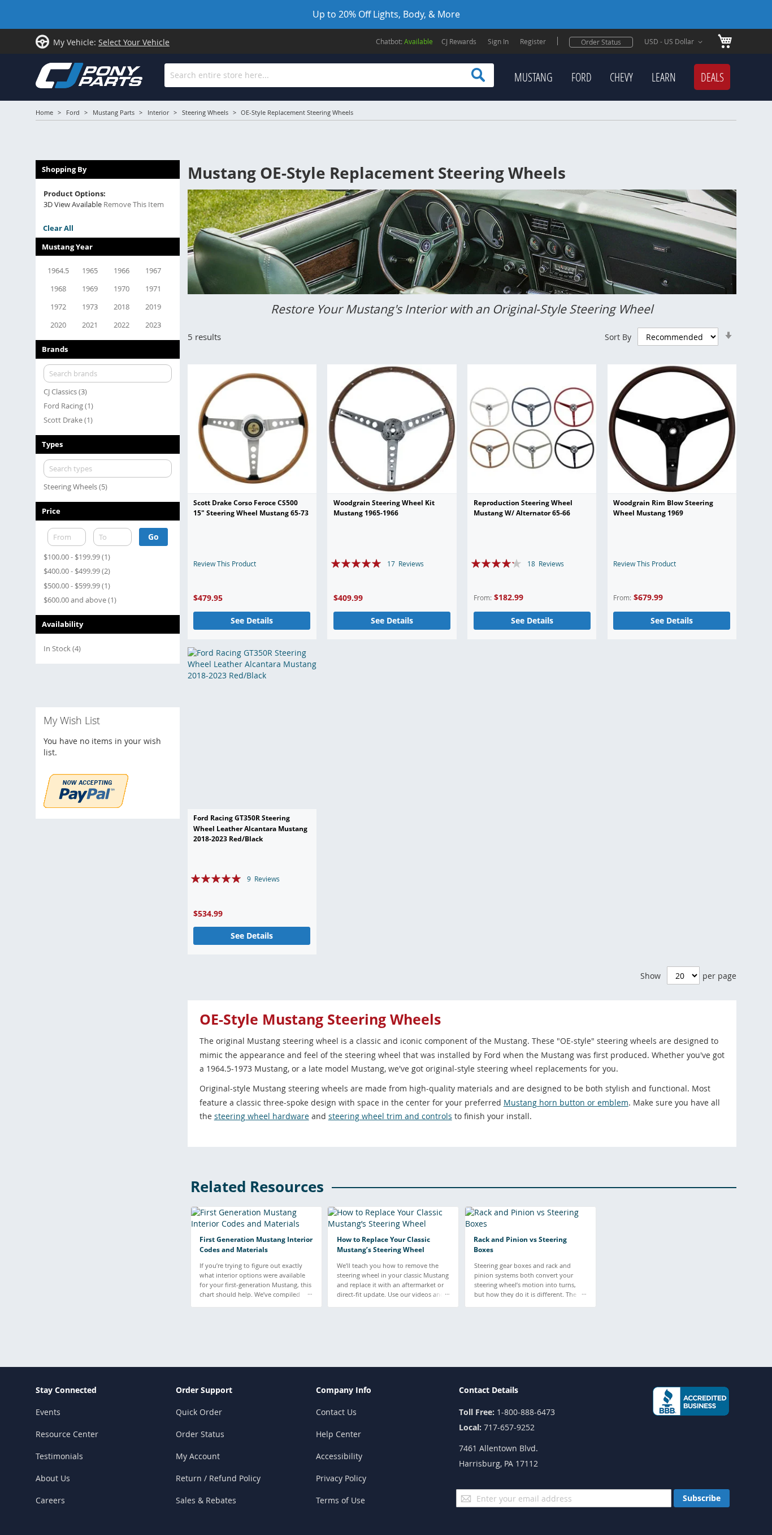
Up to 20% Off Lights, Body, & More (386, 14)
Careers (50, 1500)
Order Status (601, 41)
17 (405, 563)
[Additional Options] (86, 804)
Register (533, 41)
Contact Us (336, 1412)
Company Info (343, 1389)
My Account (198, 1456)
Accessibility (339, 1456)
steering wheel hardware (261, 1116)
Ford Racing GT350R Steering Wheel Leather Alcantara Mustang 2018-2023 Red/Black (250, 828)
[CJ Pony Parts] (64, 74)
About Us (53, 1478)
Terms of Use (340, 1500)
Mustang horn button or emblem (566, 1102)
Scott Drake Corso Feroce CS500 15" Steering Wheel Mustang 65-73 (251, 508)
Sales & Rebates (206, 1500)
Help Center (338, 1434)
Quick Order (199, 1412)
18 (545, 563)
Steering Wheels (205, 112)
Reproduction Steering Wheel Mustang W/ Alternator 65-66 (523, 508)
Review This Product (224, 563)
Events (48, 1412)
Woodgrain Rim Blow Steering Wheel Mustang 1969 (663, 508)
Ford (73, 112)
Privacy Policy (341, 1478)
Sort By (618, 337)
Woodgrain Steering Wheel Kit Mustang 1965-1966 (384, 508)
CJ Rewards (458, 41)
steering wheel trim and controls (390, 1116)
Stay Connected (66, 1389)
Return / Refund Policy (218, 1478)
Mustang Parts (114, 112)
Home (44, 112)
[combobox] (329, 75)
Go (153, 536)
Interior (158, 112)
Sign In (498, 41)
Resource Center (67, 1434)
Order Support (204, 1389)
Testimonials (59, 1456)
